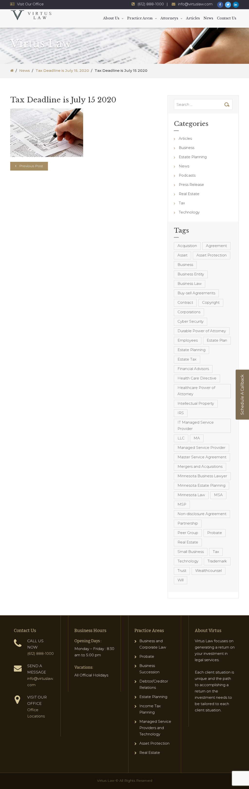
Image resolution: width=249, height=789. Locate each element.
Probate (214, 532)
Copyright (211, 302)
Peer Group (188, 532)
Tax (182, 203)
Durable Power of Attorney (202, 331)
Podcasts (187, 175)
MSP (182, 504)
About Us (111, 18)
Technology (189, 212)
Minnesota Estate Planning (201, 485)
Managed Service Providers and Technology (155, 727)
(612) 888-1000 (150, 4)
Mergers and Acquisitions (200, 466)
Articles (193, 18)
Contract (185, 302)
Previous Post (31, 166)
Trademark (217, 561)
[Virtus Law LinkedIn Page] (236, 5)
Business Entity (191, 274)
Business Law (190, 283)
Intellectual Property (196, 403)
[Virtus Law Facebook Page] (220, 5)
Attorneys (169, 18)
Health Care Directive (197, 378)
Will (181, 580)
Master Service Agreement (202, 457)
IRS (181, 413)
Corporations (189, 312)
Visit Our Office (30, 4)
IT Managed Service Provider (196, 425)
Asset (182, 255)
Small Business (191, 551)
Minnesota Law (191, 495)
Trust (182, 570)
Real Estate (189, 193)
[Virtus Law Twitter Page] (228, 5)
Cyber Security (191, 321)
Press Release (191, 184)
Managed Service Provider (201, 447)
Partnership (188, 523)
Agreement (216, 245)
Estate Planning (193, 157)
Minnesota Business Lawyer (202, 476)
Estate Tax (187, 359)
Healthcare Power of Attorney (196, 390)
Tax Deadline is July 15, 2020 (62, 70)
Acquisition (187, 245)
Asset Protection (211, 255)
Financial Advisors (193, 368)
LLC (181, 438)
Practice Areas (140, 18)
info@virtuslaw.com (195, 4)
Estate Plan (217, 340)
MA (197, 438)
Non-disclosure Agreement (202, 513)
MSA (218, 495)
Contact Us (226, 18)
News (208, 18)
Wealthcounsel (208, 570)
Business (186, 147)
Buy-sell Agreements (196, 293)
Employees (188, 340)
